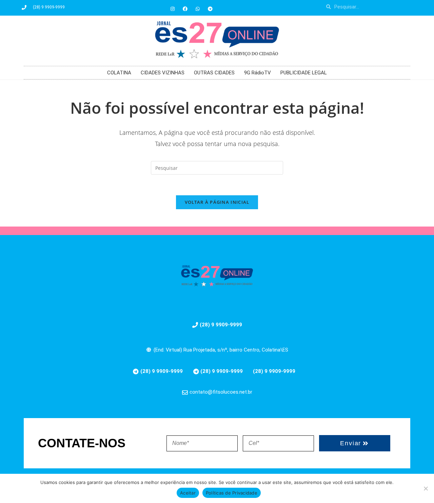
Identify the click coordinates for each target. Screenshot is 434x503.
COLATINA (119, 73)
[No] (425, 488)
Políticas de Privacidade (231, 493)
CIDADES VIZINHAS (162, 73)
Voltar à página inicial (217, 202)
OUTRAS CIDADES (214, 73)
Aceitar (188, 493)
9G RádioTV (257, 73)
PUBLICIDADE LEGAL (303, 73)
